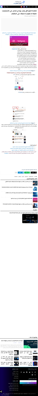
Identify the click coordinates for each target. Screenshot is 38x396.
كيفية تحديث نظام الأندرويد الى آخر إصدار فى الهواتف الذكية (12, 340)
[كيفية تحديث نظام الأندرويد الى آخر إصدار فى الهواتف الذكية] (31, 344)
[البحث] (7, 7)
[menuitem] (29, 7)
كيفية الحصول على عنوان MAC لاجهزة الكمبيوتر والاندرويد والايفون (7, 364)
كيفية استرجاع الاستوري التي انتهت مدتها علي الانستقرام (20, 123)
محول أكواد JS (16, 376)
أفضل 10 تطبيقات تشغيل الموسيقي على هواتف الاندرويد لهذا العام (26, 364)
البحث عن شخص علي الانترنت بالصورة (13, 383)
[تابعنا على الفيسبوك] (35, 372)
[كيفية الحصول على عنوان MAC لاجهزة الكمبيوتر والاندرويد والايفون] (16, 363)
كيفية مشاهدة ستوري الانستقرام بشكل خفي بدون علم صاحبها (21, 198)
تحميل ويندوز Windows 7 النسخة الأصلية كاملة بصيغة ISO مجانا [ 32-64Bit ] (19, 192)
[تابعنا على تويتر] (32, 372)
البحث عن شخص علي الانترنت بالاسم (13, 386)
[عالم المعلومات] (2, 7)
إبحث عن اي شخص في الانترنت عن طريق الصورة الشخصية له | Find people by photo (17, 204)
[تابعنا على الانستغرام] (27, 372)
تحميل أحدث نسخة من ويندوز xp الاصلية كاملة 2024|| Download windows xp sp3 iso (17, 187)
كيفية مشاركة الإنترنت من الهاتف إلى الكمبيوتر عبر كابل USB (26, 357)
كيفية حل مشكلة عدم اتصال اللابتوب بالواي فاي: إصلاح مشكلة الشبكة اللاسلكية (24, 212)
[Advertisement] (19, 24)
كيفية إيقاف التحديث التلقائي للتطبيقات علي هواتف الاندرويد (23, 150)
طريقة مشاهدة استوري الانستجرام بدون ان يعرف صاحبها (23, 146)
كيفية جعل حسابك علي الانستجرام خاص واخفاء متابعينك (20, 70)
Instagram (6, 153)
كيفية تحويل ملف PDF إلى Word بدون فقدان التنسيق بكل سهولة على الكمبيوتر (7, 358)
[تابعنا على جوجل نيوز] (32, 375)
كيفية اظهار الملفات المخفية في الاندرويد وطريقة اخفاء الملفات (22, 148)
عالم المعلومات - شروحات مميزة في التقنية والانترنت (20, 393)
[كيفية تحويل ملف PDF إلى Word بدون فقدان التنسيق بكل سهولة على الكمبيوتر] (16, 358)
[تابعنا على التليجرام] (29, 372)
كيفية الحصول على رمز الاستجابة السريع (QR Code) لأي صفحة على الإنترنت (7, 353)
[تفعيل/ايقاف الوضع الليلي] (4, 7)
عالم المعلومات (15, 48)
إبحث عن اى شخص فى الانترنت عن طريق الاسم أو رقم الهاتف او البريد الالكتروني (18, 181)
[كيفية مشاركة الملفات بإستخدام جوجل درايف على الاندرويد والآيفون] (35, 352)
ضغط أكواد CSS (16, 378)
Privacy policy (8, 393)
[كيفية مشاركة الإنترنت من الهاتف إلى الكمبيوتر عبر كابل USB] (35, 358)
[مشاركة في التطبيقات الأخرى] (16, 172)
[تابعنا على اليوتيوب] (24, 372)
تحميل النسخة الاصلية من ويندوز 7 (13, 388)
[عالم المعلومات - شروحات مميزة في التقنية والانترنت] (19, 4)
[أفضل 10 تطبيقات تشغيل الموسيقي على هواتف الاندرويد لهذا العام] (35, 363)
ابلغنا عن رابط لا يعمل (15, 374)
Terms (4, 393)
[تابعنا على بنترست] (21, 372)
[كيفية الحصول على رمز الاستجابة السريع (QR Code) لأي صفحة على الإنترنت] (16, 352)
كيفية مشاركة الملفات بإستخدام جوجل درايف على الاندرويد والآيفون (26, 353)
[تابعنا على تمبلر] (35, 375)
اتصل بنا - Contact (15, 371)
